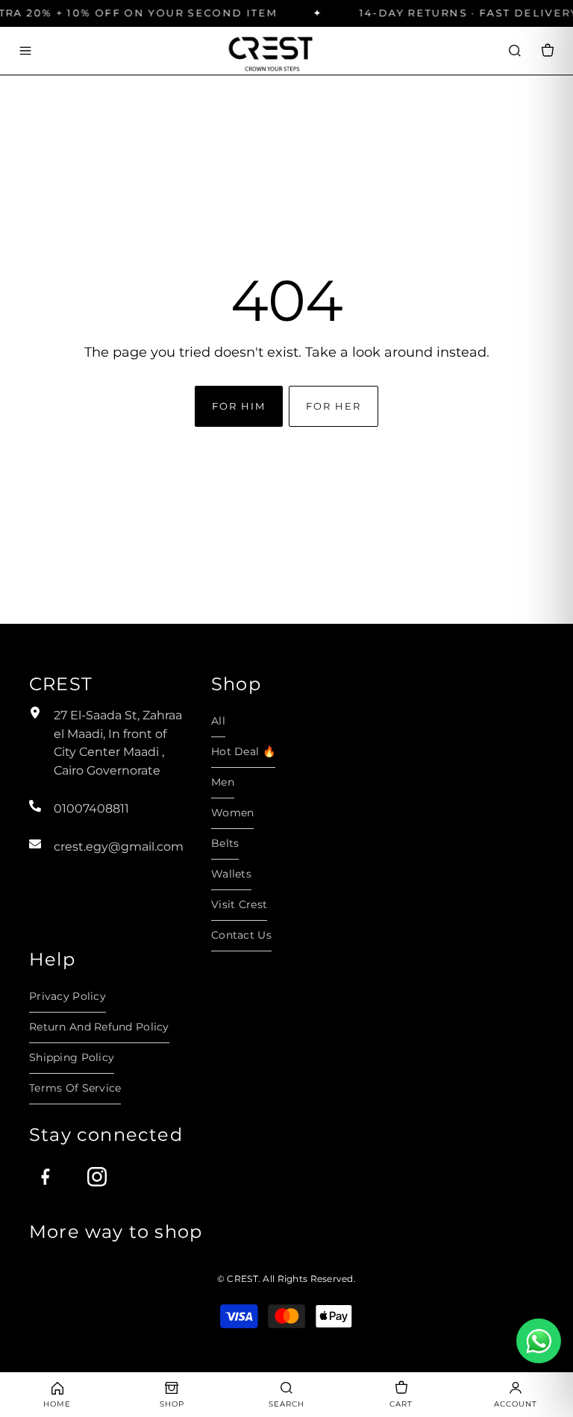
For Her (333, 406)
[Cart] (547, 50)
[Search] (514, 50)
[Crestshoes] (270, 50)
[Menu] (25, 50)
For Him (238, 406)
